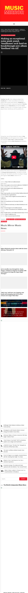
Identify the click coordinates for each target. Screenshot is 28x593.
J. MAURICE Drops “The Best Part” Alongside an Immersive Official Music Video (15, 445)
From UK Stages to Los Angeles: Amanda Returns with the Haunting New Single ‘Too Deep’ (15, 455)
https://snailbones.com (10, 214)
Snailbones (4, 221)
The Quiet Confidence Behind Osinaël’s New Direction (14, 450)
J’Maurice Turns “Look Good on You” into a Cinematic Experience (13, 460)
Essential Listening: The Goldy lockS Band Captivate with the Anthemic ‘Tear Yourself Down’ (15, 465)
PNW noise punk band (20, 219)
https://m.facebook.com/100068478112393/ (16, 209)
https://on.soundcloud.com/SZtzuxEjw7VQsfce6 (12, 201)
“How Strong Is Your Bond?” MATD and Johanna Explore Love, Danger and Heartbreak (15, 440)
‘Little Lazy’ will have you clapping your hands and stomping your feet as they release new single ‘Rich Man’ (12, 294)
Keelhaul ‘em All (10, 219)
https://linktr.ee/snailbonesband (12, 181)
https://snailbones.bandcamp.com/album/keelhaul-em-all (14, 204)
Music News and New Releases (8, 35)
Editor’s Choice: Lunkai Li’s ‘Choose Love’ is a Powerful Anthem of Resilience (14, 470)
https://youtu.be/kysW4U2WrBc (12, 216)
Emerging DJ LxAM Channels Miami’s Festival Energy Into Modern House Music (14, 430)
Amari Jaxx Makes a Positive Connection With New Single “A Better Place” (15, 435)
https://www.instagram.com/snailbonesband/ (11, 207)
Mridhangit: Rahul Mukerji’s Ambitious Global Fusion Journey (14, 425)
